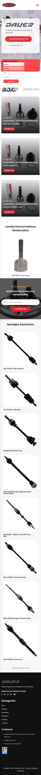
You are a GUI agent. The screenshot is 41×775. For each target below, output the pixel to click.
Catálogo (4, 719)
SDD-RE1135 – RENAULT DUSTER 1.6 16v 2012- (17, 535)
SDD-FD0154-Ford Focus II (12, 659)
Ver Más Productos (19, 668)
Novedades (5, 712)
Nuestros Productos (17, 39)
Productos (4, 716)
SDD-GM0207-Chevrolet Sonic (14, 577)
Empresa (4, 709)
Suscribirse (19, 309)
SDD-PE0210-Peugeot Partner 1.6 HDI (17, 618)
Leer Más (8, 129)
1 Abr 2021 (8, 118)
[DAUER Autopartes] (9, 5)
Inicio (3, 705)
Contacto (4, 723)
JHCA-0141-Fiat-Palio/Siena (20, 275)
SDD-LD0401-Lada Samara (13, 369)
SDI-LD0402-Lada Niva (11, 410)
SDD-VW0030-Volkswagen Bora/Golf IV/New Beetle (17, 492)
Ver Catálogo (14, 45)
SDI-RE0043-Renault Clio (12, 451)
